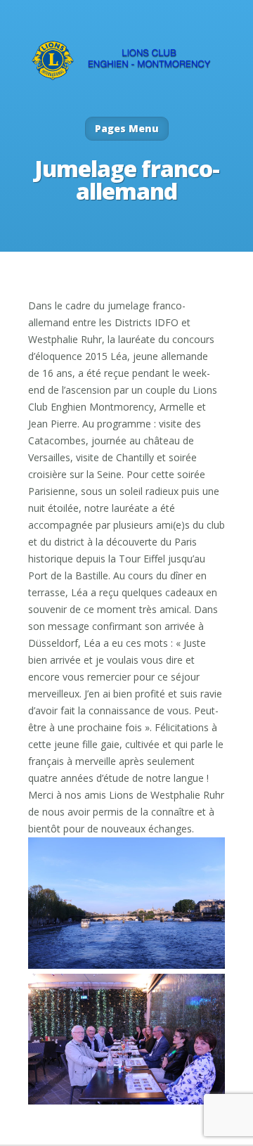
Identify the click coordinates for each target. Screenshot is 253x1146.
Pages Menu (127, 128)
